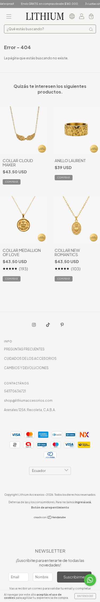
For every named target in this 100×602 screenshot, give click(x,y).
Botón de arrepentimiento (50, 507)
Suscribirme (74, 576)
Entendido (85, 596)
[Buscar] (90, 29)
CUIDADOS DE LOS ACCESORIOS (30, 359)
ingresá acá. (83, 502)
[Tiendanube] (50, 518)
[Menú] (8, 17)
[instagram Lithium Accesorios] (34, 325)
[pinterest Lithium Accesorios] (62, 325)
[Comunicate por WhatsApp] (90, 580)
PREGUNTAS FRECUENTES (24, 349)
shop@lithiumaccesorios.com (28, 400)
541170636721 (15, 391)
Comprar (63, 177)
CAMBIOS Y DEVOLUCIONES (26, 368)
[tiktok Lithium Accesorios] (48, 325)
